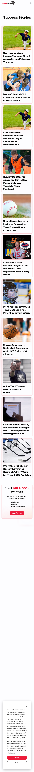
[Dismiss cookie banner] (26, 706)
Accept (17, 757)
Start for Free (17, 513)
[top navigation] (30, 3)
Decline (17, 763)
